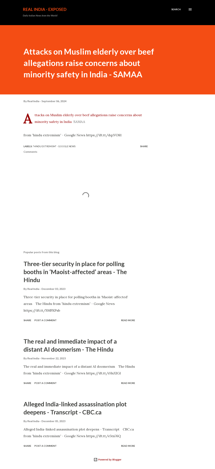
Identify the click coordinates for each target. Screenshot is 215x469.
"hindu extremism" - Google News (54, 146)
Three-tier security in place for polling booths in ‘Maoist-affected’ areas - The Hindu (75, 271)
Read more (128, 320)
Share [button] (144, 146)
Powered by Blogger (109, 459)
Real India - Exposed (45, 9)
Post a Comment (45, 320)
